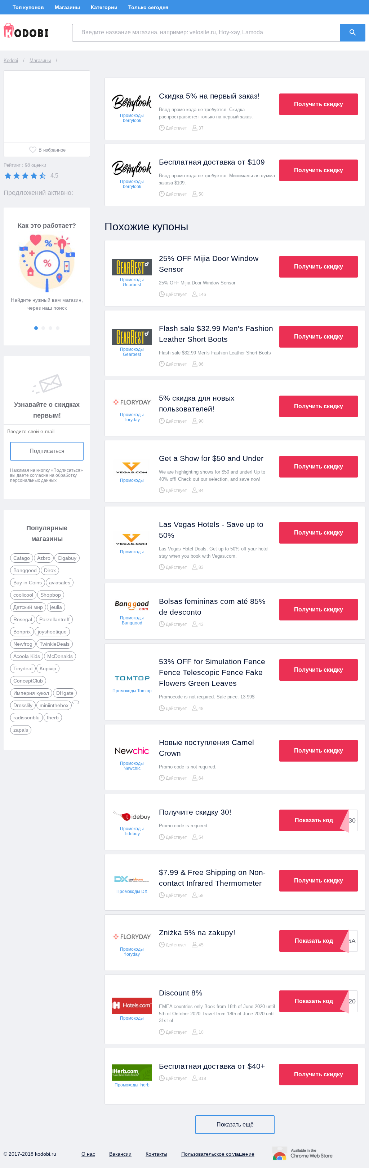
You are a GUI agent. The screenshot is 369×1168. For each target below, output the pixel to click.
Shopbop (50, 595)
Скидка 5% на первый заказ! (209, 96)
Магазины (67, 7)
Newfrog (22, 644)
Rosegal (22, 619)
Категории (104, 7)
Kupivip (48, 668)
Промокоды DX (131, 891)
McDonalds (60, 656)
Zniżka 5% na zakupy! (197, 932)
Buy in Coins (27, 582)
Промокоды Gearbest (132, 282)
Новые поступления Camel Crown (206, 747)
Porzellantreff (54, 619)
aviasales (59, 582)
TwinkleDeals (55, 644)
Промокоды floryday (132, 417)
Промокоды (132, 480)
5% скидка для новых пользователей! (197, 403)
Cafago (21, 558)
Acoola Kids (26, 656)
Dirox (50, 570)
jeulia (56, 607)
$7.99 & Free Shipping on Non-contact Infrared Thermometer (212, 877)
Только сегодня (148, 7)
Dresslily (22, 705)
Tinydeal (22, 668)
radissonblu (26, 717)
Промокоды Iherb (132, 1085)
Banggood (25, 570)
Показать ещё (235, 1124)
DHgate (65, 693)
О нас (88, 1154)
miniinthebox (54, 705)
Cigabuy (67, 558)
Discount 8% (181, 993)
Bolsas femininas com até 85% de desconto (212, 606)
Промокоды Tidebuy (132, 831)
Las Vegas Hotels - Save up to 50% (211, 529)
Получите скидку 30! (195, 812)
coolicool (23, 595)
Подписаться (47, 451)
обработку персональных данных (43, 478)
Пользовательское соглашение (217, 1154)
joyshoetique (52, 632)
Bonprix (22, 632)
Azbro (43, 558)
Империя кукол (31, 693)
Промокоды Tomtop (132, 690)
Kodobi (11, 60)
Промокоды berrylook (132, 118)
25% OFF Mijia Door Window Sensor (208, 263)
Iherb (53, 717)
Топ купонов (28, 7)
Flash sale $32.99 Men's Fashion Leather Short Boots (216, 333)
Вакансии (120, 1154)
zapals (20, 730)
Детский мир (28, 607)
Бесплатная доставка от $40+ (212, 1066)
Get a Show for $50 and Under (211, 458)
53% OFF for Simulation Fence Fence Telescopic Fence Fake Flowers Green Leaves (212, 672)
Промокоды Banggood (132, 620)
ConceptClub (28, 681)
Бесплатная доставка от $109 (212, 162)
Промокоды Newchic (132, 766)
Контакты (156, 1154)
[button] (36, 328)
